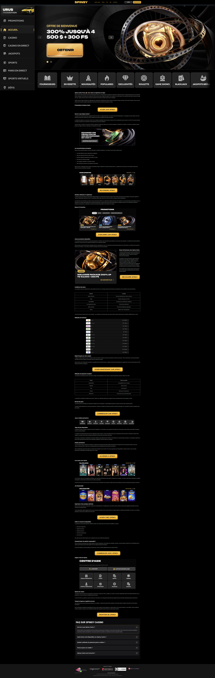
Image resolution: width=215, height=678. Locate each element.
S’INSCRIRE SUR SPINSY (107, 235)
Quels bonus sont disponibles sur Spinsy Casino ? (107, 637)
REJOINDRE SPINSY (107, 190)
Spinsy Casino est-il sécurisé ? (107, 653)
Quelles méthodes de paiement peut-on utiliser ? (107, 642)
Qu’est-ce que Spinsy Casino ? (107, 627)
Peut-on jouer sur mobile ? (107, 647)
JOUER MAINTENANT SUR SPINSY (107, 369)
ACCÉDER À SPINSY (107, 456)
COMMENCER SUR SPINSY (107, 413)
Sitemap (110, 666)
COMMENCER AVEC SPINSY (107, 553)
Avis (107, 2)
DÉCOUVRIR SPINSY (130, 277)
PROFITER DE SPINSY (107, 615)
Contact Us (105, 666)
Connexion (115, 2)
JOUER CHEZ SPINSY (107, 517)
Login (128, 2)
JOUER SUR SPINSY (107, 109)
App (110, 2)
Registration (137, 2)
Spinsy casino (97, 2)
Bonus (103, 2)
